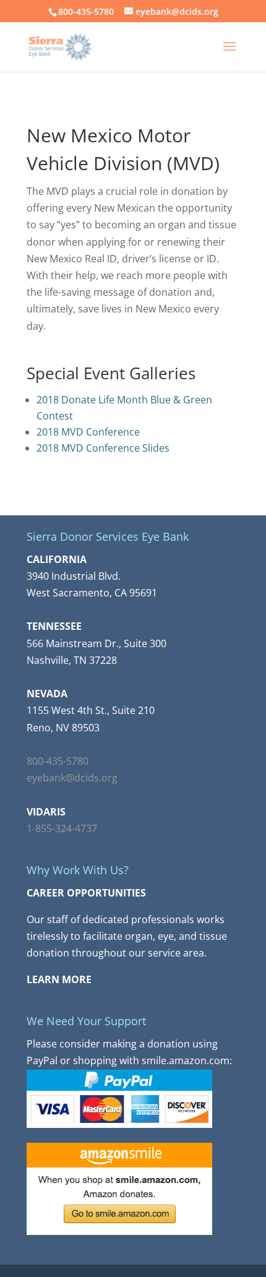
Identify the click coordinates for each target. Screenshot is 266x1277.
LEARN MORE (59, 979)
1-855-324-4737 (62, 828)
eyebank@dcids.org (72, 778)
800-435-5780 (57, 761)
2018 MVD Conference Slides (102, 448)
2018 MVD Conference (88, 432)
